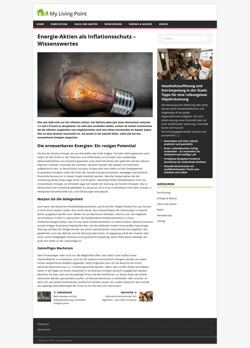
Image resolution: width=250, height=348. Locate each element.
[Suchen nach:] (185, 39)
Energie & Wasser (140, 24)
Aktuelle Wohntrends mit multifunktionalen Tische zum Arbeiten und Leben (181, 169)
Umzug (163, 24)
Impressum (43, 324)
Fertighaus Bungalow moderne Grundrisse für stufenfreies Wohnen (185, 160)
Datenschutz (43, 329)
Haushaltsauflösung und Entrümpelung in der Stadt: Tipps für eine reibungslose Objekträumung (184, 92)
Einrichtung (59, 24)
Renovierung (113, 24)
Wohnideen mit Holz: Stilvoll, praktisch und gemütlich (181, 142)
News (160, 209)
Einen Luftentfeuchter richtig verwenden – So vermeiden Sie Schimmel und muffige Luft (182, 151)
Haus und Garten (86, 24)
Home (40, 24)
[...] (177, 135)
